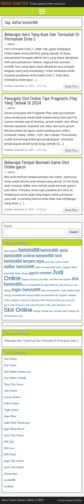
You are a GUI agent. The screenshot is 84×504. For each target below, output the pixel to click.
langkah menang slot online (35, 279)
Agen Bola (10, 416)
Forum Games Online (69, 500)
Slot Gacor (10, 365)
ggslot (34, 273)
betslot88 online (19, 255)
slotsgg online (60, 311)
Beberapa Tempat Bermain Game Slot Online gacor (36, 164)
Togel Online (11, 409)
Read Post (71, 86)
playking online (38, 300)
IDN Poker (10, 454)
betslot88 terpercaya (24, 261)
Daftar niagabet (63, 267)
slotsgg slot (73, 311)
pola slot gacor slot (61, 305)
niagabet (63, 295)
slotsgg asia (47, 311)
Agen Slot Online (14, 460)
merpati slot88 (33, 295)
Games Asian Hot (14, 3)
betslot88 (29, 250)
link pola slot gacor (64, 285)
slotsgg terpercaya (13, 316)
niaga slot (25, 300)
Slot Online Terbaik (15, 377)
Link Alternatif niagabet (60, 279)
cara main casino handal (57, 262)
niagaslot (15, 300)
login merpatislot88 (50, 290)
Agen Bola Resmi (14, 428)
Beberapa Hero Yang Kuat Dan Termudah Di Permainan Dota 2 (41, 37)
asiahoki (9, 486)
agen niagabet (11, 251)
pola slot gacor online (40, 305)
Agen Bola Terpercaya (17, 422)
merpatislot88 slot (49, 295)
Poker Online (11, 403)
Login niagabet (67, 290)
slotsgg (36, 311)
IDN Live (9, 448)
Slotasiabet (10, 473)
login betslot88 (26, 289)
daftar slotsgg (21, 273)
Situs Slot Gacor (13, 384)
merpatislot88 (18, 295)
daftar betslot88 (19, 266)
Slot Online (18, 309)
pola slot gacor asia (20, 305)
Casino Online (12, 397)
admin (11, 44)
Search (8, 226)
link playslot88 (47, 285)
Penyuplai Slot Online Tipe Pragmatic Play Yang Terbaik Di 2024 (40, 100)
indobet (46, 273)
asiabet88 (9, 480)
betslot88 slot (49, 255)
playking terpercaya (56, 300)
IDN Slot (9, 441)
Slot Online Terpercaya (17, 371)
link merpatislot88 (31, 285)
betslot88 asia (54, 250)
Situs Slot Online (14, 435)
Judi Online (10, 390)
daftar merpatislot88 (45, 267)
